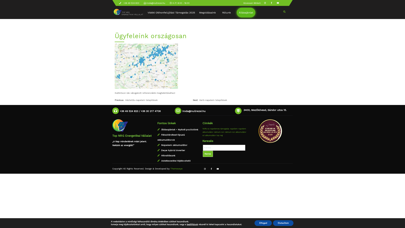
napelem (234, 129)
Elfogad (263, 223)
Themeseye (176, 168)
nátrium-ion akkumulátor (235, 132)
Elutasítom (283, 223)
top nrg (220, 135)
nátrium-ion (219, 132)
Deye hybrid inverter (173, 150)
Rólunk (226, 12)
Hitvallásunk (168, 155)
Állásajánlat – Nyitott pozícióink (179, 129)
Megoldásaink (207, 12)
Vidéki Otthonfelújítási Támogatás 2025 (171, 12)
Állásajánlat (246, 12)
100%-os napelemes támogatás (215, 129)
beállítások (192, 224)
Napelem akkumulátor (174, 145)
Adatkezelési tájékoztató (176, 160)
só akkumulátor (209, 135)
